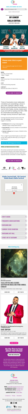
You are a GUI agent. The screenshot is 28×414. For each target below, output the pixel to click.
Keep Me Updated (14, 354)
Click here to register (14, 93)
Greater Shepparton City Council (14, 410)
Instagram (14, 367)
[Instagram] (14, 403)
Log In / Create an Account (14, 11)
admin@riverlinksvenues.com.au (16, 386)
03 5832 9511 (20, 388)
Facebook (22, 365)
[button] (14, 193)
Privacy (13, 395)
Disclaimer (19, 395)
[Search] (25, 9)
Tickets (22, 292)
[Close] (21, 184)
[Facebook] (11, 403)
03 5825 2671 (20, 390)
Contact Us (8, 395)
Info (9, 292)
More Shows (14, 343)
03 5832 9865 (19, 392)
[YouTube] (16, 403)
